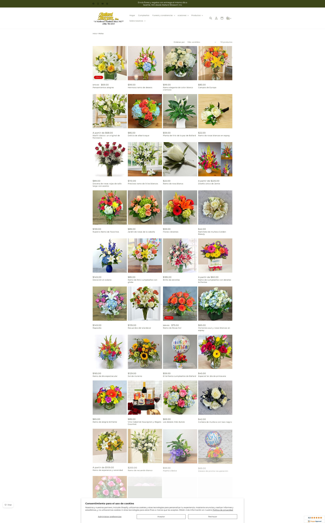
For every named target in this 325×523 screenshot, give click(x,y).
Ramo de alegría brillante (105, 422)
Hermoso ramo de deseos (140, 87)
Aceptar (161, 516)
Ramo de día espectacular (105, 376)
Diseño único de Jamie (209, 183)
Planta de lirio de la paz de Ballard (179, 135)
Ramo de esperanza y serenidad (108, 470)
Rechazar (212, 516)
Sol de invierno (135, 376)
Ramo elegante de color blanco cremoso (178, 88)
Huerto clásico (170, 470)
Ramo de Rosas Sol (172, 328)
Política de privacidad (223, 510)
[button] (163, 15)
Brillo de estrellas (171, 280)
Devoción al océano (102, 280)
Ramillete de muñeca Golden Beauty (212, 233)
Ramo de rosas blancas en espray (214, 135)
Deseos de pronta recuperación (213, 470)
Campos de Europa (207, 87)
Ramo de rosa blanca (173, 183)
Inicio (95, 33)
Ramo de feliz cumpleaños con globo (142, 281)
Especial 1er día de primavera (212, 376)
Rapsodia (97, 328)
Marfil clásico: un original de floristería (106, 136)
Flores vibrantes (170, 232)
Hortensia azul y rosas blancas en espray (214, 329)
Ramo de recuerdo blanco (140, 470)
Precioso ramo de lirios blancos (143, 183)
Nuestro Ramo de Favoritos (106, 232)
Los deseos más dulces (174, 422)
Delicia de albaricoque (138, 135)
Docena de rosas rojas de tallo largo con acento (107, 184)
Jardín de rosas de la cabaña (141, 232)
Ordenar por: (179, 42)
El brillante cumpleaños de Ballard (179, 376)
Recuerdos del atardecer (139, 328)
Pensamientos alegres (103, 87)
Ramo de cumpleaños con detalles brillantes (214, 281)
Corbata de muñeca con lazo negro (215, 422)
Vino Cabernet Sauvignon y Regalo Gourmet (144, 423)
